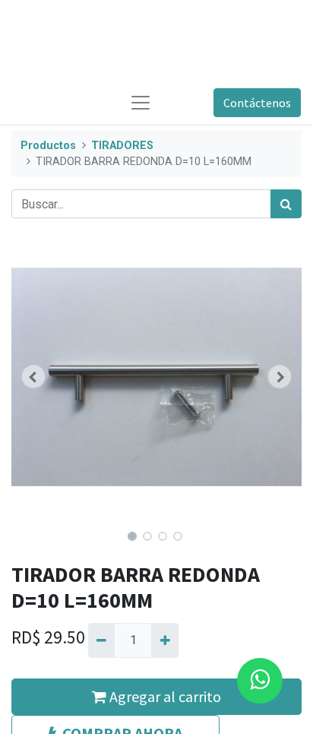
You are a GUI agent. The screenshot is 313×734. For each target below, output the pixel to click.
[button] (33, 376)
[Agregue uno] (164, 640)
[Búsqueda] (286, 203)
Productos (48, 145)
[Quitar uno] (101, 640)
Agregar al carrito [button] (163, 696)
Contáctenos (257, 102)
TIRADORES (122, 145)
